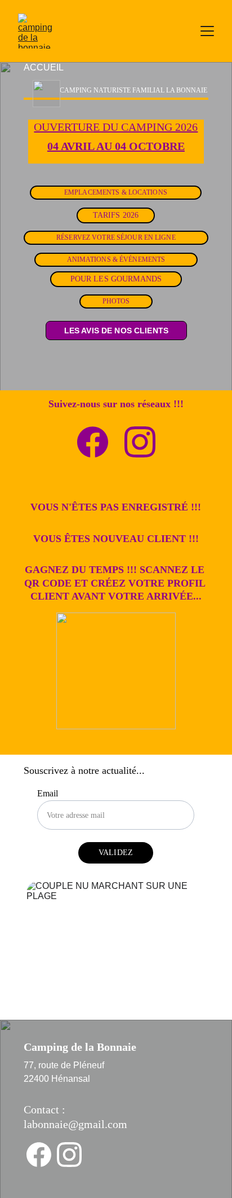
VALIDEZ (116, 852)
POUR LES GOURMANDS (116, 279)
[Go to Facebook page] (92, 441)
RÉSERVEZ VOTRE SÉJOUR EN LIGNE (116, 237)
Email (47, 793)
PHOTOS (116, 301)
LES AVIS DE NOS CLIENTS (116, 330)
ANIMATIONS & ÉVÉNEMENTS (116, 259)
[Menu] (207, 31)
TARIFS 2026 (116, 215)
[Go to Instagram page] (139, 441)
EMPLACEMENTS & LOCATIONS (115, 192)
